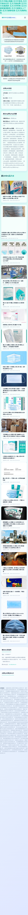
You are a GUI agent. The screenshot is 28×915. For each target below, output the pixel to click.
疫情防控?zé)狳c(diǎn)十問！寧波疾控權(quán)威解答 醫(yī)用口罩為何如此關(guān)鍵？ (13, 259)
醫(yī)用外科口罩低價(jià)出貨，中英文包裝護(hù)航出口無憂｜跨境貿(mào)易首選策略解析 (14, 637)
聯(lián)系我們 (6, 650)
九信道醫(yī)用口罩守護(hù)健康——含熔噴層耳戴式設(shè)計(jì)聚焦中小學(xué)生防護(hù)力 (14, 390)
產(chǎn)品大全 (7, 176)
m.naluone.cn (12, 664)
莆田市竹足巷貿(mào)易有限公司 (9, 17)
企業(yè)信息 (7, 88)
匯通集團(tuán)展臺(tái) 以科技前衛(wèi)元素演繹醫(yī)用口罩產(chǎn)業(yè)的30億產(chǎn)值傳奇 (13, 523)
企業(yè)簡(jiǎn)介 (8, 673)
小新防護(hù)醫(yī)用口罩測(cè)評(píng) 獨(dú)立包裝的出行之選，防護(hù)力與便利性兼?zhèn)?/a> (13, 234)
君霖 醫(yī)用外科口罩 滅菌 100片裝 (12, 324)
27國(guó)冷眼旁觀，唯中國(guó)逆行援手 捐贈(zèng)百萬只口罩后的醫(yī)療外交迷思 (14, 569)
